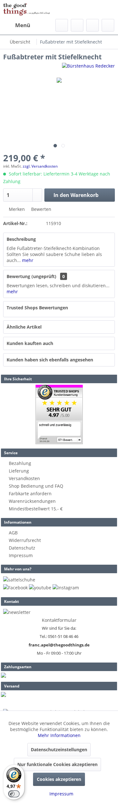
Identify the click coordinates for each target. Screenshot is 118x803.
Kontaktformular (59, 620)
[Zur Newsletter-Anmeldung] (17, 612)
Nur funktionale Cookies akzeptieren (57, 764)
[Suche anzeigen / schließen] (61, 25)
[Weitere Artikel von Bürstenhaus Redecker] (88, 68)
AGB (13, 533)
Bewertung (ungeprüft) (31, 276)
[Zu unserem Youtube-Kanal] (40, 587)
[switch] (14, 793)
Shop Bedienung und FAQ (36, 486)
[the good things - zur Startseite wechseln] (26, 9)
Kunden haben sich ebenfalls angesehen (50, 360)
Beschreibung (21, 239)
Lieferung (19, 471)
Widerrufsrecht (25, 540)
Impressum (21, 555)
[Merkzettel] (77, 25)
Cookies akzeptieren (59, 779)
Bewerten (40, 209)
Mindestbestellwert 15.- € (36, 509)
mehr (27, 260)
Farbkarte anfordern (30, 494)
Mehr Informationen (59, 735)
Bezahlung (20, 463)
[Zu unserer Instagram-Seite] (66, 587)
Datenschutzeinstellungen (59, 749)
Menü (22, 25)
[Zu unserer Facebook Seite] (15, 587)
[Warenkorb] (108, 25)
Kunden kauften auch (30, 343)
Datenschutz (22, 548)
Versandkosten (24, 478)
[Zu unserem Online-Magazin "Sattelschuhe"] (19, 579)
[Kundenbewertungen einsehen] (59, 414)
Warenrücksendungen (32, 501)
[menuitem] (16, 25)
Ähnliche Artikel (24, 327)
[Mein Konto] (92, 25)
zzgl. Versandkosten (40, 166)
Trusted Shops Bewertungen (37, 308)
